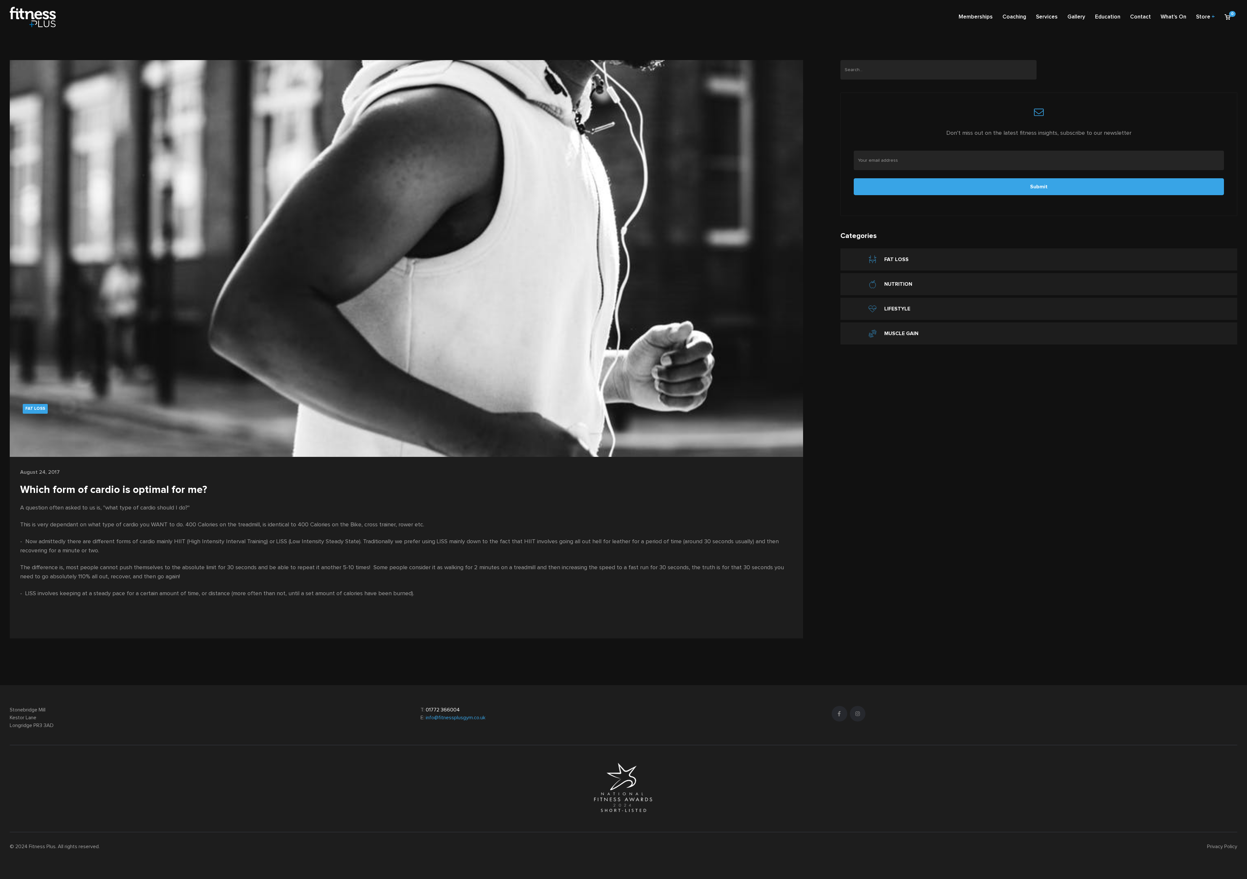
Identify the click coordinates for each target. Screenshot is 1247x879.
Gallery (1076, 17)
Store (1205, 17)
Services (1047, 17)
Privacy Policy (1222, 846)
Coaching (1014, 17)
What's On (1173, 17)
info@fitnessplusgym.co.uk (455, 717)
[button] (1228, 17)
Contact (1140, 17)
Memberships (976, 17)
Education (1107, 17)
